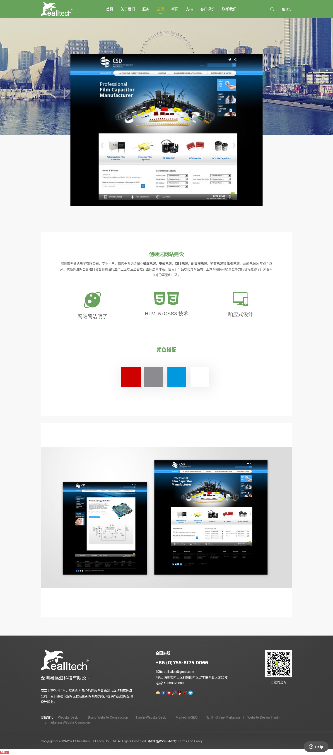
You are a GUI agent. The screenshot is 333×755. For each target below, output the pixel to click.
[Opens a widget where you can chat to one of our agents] (316, 747)
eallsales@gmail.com (179, 671)
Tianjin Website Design (151, 717)
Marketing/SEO (187, 717)
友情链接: (47, 717)
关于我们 (128, 9)
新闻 (175, 9)
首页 (109, 9)
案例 (160, 9)
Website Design (69, 717)
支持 (189, 9)
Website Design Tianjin (263, 717)
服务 (146, 9)
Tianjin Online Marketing (222, 717)
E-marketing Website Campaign (67, 722)
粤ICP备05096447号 (162, 741)
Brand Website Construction (108, 717)
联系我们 (229, 9)
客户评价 (207, 9)
